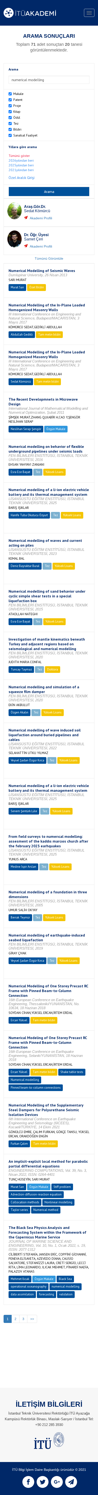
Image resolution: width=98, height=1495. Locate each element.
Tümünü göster (19, 156)
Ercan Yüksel (19, 1020)
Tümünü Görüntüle (49, 258)
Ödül (16, 117)
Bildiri (17, 129)
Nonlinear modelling (58, 1202)
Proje (17, 105)
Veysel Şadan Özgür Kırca (27, 760)
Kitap (16, 111)
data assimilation (22, 1294)
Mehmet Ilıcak (20, 1279)
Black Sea (65, 1279)
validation (66, 1294)
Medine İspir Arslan (23, 867)
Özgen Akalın (19, 712)
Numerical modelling (25, 1080)
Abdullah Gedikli (22, 335)
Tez (16, 123)
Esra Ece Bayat (20, 472)
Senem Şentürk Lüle (24, 811)
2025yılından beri (21, 165)
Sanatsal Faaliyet (25, 135)
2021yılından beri (21, 170)
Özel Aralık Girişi (21, 177)
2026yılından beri (21, 160)
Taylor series (19, 1210)
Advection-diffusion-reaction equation (36, 1194)
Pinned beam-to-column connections (36, 1088)
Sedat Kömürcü (21, 382)
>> (32, 1319)
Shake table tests (71, 1072)
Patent (17, 100)
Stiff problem (62, 1187)
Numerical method (45, 1210)
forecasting (46, 1294)
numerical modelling (65, 1286)
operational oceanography (28, 1286)
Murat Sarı (17, 287)
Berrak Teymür (20, 917)
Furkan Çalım (19, 1144)
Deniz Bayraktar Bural (25, 566)
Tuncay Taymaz (21, 669)
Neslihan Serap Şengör (26, 429)
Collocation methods (25, 1202)
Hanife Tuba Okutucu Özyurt (29, 515)
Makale (18, 94)
